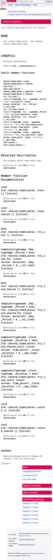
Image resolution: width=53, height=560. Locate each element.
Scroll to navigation (12, 21)
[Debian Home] (3, 5)
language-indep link (32, 471)
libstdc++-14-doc (30, 515)
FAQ (35, 5)
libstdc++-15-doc (30, 519)
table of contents (32, 485)
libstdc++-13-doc (30, 511)
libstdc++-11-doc (30, 503)
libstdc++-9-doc (21, 15)
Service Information (17, 11)
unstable (12, 15)
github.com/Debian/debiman (34, 553)
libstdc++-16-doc (30, 522)
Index (10, 5)
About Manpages (23, 5)
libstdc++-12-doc (30, 507)
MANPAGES (11, 1)
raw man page (29, 479)
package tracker (30, 475)
